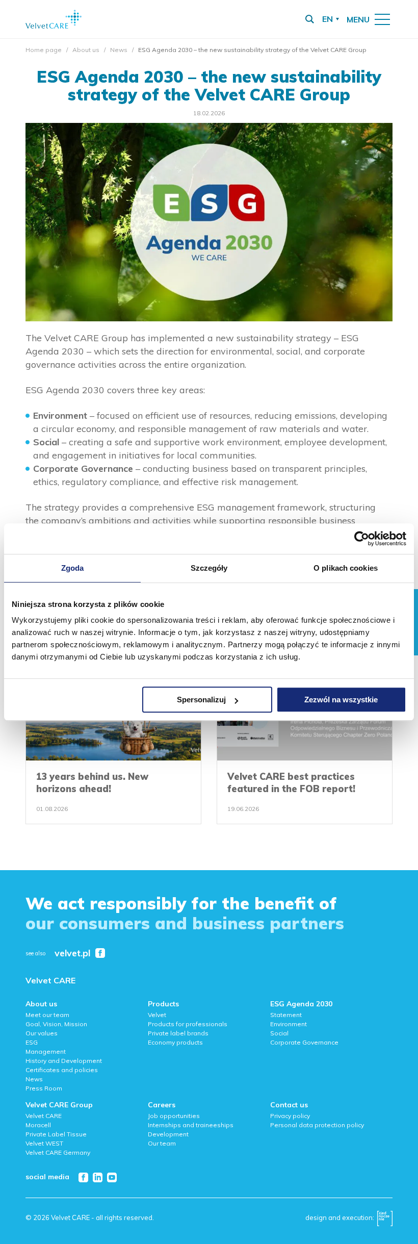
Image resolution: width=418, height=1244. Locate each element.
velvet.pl (72, 953)
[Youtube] (112, 1177)
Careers (161, 1104)
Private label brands (178, 1033)
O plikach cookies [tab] (346, 568)
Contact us (289, 1104)
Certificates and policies (61, 1070)
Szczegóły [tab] (209, 568)
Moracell (38, 1125)
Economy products (175, 1042)
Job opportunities (174, 1116)
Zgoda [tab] (72, 568)
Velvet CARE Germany (57, 1152)
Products (163, 1003)
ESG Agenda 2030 (301, 1003)
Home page (43, 50)
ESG (31, 1042)
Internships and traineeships (190, 1125)
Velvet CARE (50, 980)
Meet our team (47, 1015)
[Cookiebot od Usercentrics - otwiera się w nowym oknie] (361, 538)
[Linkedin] (97, 1177)
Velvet (157, 1015)
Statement (286, 1015)
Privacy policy (290, 1116)
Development (168, 1134)
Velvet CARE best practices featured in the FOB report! (291, 783)
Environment (288, 1024)
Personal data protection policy (317, 1125)
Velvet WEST (44, 1143)
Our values (41, 1033)
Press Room (43, 1088)
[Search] (309, 19)
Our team (162, 1143)
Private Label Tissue (56, 1134)
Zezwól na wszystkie (341, 699)
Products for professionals (187, 1024)
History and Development (63, 1060)
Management (45, 1051)
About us (85, 50)
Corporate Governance (304, 1042)
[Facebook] (83, 1177)
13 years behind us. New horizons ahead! (92, 783)
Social (279, 1033)
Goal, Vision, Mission (56, 1024)
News (118, 50)
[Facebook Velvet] (100, 953)
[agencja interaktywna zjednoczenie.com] (385, 1221)
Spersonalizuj (201, 699)
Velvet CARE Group (59, 1104)
